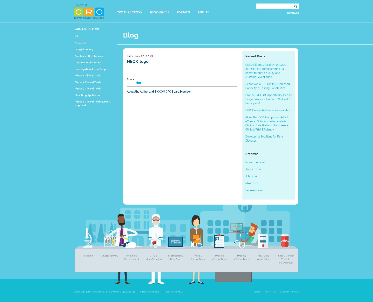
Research (80, 43)
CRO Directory (129, 12)
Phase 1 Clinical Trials (88, 75)
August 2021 (253, 169)
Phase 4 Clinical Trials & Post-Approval (285, 259)
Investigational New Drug (90, 69)
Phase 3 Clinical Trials (88, 88)
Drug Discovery (84, 49)
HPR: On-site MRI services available (267, 110)
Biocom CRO (89, 11)
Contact (293, 12)
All (76, 36)
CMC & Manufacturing (88, 62)
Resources (159, 12)
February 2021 (254, 190)
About (203, 12)
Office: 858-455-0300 (149, 292)
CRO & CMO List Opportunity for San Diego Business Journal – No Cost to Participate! (268, 99)
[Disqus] (182, 150)
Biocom (257, 292)
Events (183, 12)
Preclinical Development (90, 56)
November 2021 (255, 162)
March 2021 (252, 183)
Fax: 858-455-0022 (173, 292)
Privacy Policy (270, 292)
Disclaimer (284, 292)
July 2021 (251, 176)
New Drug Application (88, 95)
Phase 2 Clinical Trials (88, 82)
